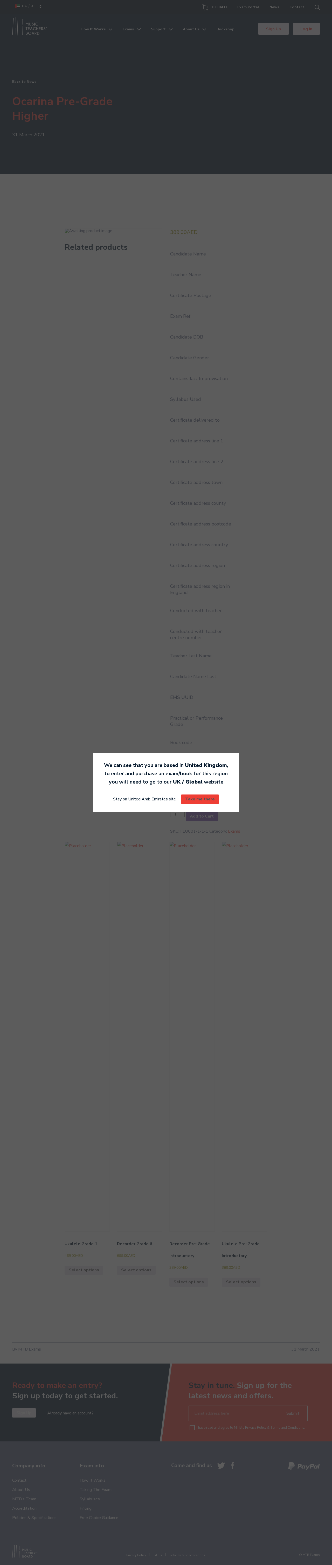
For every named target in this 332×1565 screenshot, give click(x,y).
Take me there (200, 799)
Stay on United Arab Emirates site (144, 799)
